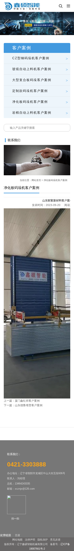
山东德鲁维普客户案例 (28, 405)
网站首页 (36, 180)
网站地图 (17, 539)
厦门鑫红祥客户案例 (27, 400)
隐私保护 (42, 539)
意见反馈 (55, 539)
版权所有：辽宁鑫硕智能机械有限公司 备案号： (32, 544)
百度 (17, 535)
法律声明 (30, 539)
